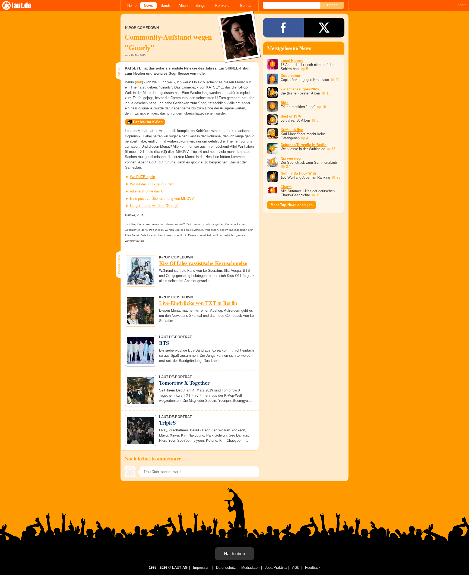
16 (324, 107)
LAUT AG (180, 567)
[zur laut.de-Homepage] (21, 5)
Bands (166, 6)
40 (337, 80)
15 (328, 93)
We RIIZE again (142, 177)
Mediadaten (250, 567)
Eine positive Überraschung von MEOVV (162, 199)
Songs (200, 6)
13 (333, 149)
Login (462, 5)
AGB (296, 567)
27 (288, 167)
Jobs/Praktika (276, 567)
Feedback (313, 567)
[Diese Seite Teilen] (283, 27)
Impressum (202, 567)
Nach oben (234, 553)
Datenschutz (226, 567)
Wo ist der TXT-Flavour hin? (152, 184)
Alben (183, 6)
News (148, 6)
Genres (245, 6)
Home (132, 6)
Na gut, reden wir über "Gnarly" (154, 206)
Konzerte (222, 6)
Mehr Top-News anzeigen (292, 205)
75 (338, 177)
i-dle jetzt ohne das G (147, 191)
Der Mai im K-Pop (148, 122)
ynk (139, 82)
